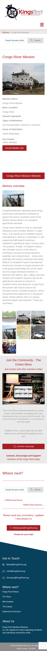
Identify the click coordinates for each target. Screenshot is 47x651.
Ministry (5, 32)
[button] (35, 40)
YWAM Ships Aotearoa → (34, 505)
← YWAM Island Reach (12, 500)
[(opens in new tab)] (13, 198)
